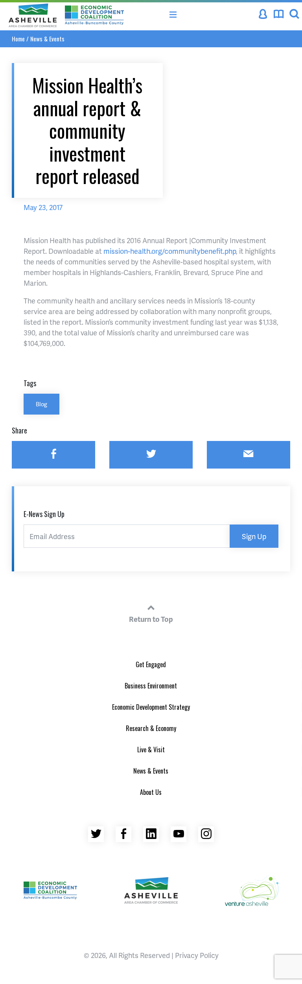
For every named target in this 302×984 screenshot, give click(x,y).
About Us (151, 792)
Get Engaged (151, 664)
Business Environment (151, 685)
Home (18, 38)
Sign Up (254, 536)
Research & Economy (151, 728)
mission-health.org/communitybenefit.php (169, 251)
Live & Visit (151, 749)
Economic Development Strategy (151, 707)
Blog (41, 404)
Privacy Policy (197, 955)
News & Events (47, 38)
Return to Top (151, 619)
